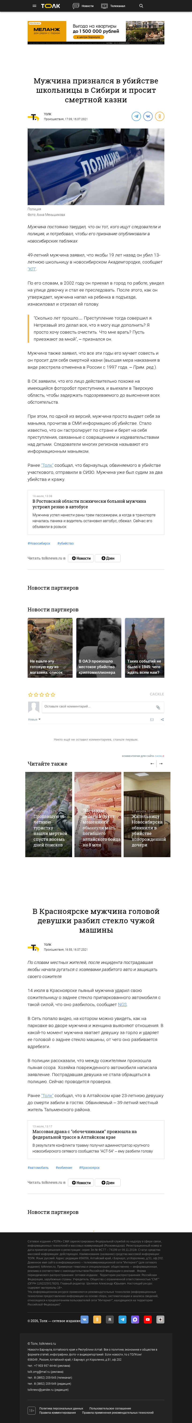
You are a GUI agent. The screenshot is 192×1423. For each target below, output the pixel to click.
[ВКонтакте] (148, 116)
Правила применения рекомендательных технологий (118, 1412)
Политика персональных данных (61, 1408)
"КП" (32, 269)
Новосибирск (39, 543)
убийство (65, 543)
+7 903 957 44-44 (45, 1365)
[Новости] (81, 558)
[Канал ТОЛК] (108, 558)
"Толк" (47, 465)
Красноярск (89, 1168)
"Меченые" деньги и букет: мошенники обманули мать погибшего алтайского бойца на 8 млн (102, 828)
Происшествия (54, 119)
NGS (122, 1004)
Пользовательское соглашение (110, 1408)
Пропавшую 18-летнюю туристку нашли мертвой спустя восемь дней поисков (50, 830)
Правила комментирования (57, 1412)
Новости (87, 6)
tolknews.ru (47, 1343)
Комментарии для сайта (143, 756)
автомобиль (38, 1168)
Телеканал (117, 6)
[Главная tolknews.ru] (50, 6)
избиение (64, 1168)
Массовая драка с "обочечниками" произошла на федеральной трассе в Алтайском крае (85, 1134)
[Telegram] (136, 116)
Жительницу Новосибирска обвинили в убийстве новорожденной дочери (149, 830)
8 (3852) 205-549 (45, 1383)
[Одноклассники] (159, 116)
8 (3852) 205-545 (45, 1377)
